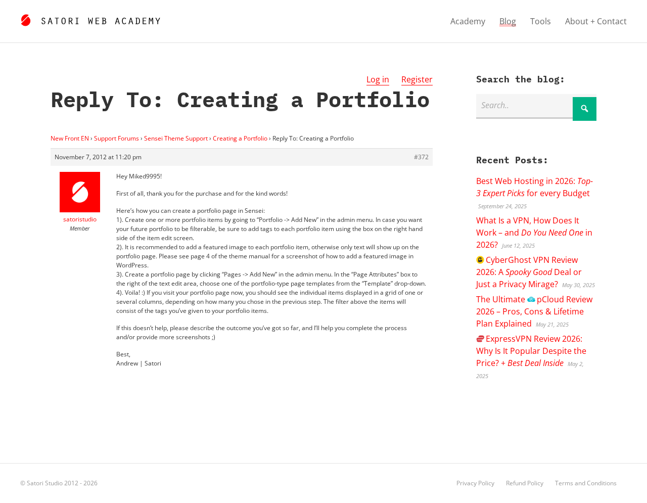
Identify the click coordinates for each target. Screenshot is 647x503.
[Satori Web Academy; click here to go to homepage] (90, 18)
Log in (377, 79)
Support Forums (116, 138)
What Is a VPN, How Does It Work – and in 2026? (534, 232)
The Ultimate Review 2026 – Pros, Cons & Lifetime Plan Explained (534, 311)
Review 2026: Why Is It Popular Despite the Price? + (531, 351)
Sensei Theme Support (176, 138)
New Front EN (70, 138)
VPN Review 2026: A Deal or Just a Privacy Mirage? (529, 272)
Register (417, 79)
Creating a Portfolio (240, 138)
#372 (421, 157)
